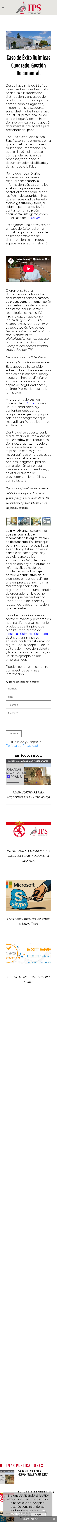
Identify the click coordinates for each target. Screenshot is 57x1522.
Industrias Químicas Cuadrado (27, 634)
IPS (30, 350)
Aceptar (38, 1514)
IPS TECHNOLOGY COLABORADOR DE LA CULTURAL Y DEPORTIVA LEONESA (28, 856)
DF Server (33, 218)
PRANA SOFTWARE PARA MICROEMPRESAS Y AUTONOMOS (33, 1472)
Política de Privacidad (22, 745)
